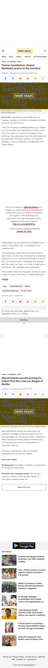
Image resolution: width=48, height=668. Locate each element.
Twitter (25, 314)
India (11, 57)
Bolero (27, 286)
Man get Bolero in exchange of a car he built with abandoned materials (46, 336)
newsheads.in (29, 665)
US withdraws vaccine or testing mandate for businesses (2, 336)
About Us (7, 657)
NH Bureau (5, 73)
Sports (28, 57)
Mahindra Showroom (11, 291)
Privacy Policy (18, 657)
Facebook (6, 314)
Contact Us (21, 659)
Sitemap (41, 657)
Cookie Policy (31, 657)
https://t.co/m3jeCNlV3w (24, 224)
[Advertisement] (24, 24)
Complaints (31, 659)
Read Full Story (24, 487)
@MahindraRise (31, 207)
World (19, 57)
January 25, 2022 (24, 231)
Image (5, 279)
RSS (13, 659)
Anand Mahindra (16, 286)
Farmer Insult (26, 291)
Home (3, 57)
